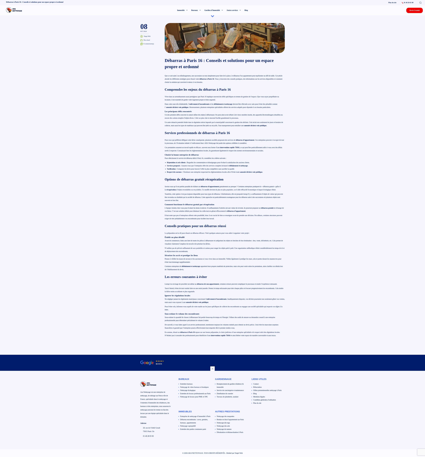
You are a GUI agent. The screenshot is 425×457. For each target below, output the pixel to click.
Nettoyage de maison (224, 429)
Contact (256, 384)
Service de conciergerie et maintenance (230, 390)
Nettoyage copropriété (188, 426)
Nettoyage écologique (187, 390)
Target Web (239, 453)
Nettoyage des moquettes (225, 416)
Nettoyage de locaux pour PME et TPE (194, 397)
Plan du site (392, 2)
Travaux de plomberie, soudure (227, 397)
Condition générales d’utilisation (264, 400)
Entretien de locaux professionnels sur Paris (195, 393)
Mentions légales (259, 397)
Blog (246, 10)
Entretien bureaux (186, 384)
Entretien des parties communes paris (193, 429)
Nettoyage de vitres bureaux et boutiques (194, 387)
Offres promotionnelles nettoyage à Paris (267, 390)
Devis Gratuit (415, 10)
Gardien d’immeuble (212, 10)
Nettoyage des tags (223, 423)
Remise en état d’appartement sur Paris (230, 419)
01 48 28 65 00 (408, 2)
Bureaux (194, 10)
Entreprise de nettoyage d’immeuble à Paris (195, 416)
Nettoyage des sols (223, 426)
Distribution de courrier (225, 393)
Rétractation (257, 387)
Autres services (232, 10)
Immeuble (181, 10)
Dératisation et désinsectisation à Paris (230, 432)
